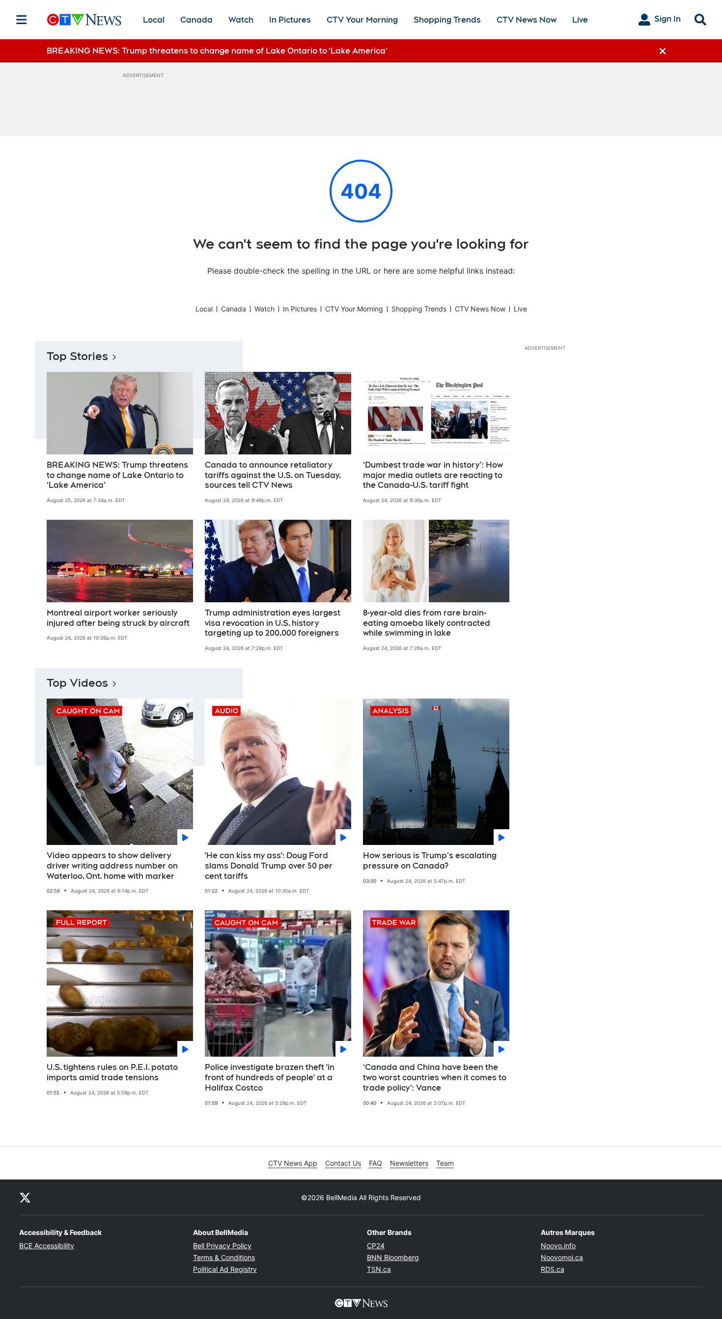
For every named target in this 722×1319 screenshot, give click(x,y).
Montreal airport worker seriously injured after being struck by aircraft (118, 618)
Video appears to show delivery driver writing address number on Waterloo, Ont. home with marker (112, 866)
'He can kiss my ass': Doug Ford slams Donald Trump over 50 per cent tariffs (269, 866)
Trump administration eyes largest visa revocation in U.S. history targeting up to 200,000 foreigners (272, 623)
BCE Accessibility (46, 1245)
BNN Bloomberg (393, 1257)
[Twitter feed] (25, 1197)
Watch (240, 20)
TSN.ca (379, 1269)
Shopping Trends (447, 20)
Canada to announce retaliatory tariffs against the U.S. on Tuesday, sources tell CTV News (273, 475)
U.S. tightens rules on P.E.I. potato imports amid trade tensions (112, 1072)
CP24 (376, 1245)
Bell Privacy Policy (222, 1245)
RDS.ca (552, 1269)
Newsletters (409, 1163)
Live (580, 20)
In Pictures (290, 20)
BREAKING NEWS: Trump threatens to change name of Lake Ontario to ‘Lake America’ (117, 475)
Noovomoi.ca (562, 1257)
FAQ (375, 1163)
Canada (196, 20)
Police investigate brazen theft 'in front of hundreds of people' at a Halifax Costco (269, 1078)
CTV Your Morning (362, 20)
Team (445, 1163)
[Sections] (21, 19)
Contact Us (343, 1163)
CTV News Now (526, 20)
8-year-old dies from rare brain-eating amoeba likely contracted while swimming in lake (426, 623)
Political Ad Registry (225, 1269)
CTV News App (292, 1163)
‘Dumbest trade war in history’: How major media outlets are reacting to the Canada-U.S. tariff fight (433, 475)
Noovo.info (558, 1245)
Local (154, 20)
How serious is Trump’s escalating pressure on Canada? (430, 860)
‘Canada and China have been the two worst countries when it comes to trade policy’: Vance (434, 1078)
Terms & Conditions (224, 1257)
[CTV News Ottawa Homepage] (84, 20)
